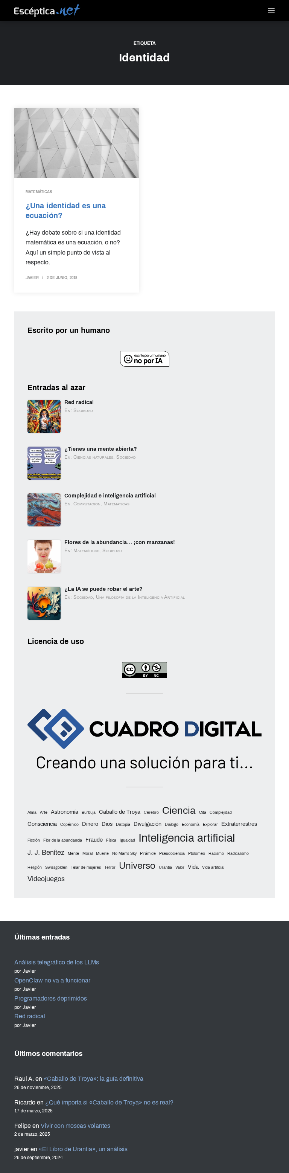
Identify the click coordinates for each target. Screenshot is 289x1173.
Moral (87, 853)
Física (111, 840)
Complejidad (221, 812)
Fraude (94, 840)
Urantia (165, 867)
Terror (110, 867)
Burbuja (89, 812)
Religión (34, 867)
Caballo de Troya (119, 812)
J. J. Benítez (45, 852)
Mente (73, 853)
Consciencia (42, 824)
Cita (202, 812)
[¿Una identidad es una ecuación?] (76, 143)
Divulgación (147, 824)
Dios (107, 824)
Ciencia (179, 810)
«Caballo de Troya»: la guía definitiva (93, 1078)
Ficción (33, 840)
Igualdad (127, 840)
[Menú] (271, 10)
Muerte (102, 853)
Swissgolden (56, 867)
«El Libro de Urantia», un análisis (83, 1149)
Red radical (29, 1016)
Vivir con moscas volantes (75, 1126)
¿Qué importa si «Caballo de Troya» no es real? (109, 1102)
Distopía (123, 824)
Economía (190, 824)
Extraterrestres (239, 824)
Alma (32, 812)
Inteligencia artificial (186, 838)
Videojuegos (46, 879)
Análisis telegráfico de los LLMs (56, 962)
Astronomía (64, 812)
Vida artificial (213, 867)
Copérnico (69, 824)
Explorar (210, 824)
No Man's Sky (124, 853)
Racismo (216, 853)
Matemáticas (39, 192)
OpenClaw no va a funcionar (52, 980)
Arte (43, 812)
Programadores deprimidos (50, 998)
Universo (137, 865)
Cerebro (151, 812)
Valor (179, 867)
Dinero (90, 824)
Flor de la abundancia (62, 840)
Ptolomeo (196, 853)
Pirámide (148, 853)
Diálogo (171, 824)
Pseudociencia (172, 853)
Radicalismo (238, 853)
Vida (193, 867)
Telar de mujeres (86, 867)
